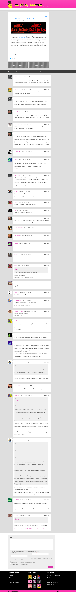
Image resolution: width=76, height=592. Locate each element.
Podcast (53, 6)
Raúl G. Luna (56, 580)
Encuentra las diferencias (23, 18)
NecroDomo (17, 76)
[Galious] (39, 578)
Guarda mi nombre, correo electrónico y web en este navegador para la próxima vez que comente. (31, 558)
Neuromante (17, 151)
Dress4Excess (17, 300)
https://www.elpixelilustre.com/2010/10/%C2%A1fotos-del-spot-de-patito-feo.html (29, 528)
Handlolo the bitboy (18, 311)
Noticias (20, 20)
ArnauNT (16, 191)
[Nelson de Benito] (34, 578)
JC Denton (16, 499)
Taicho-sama (17, 320)
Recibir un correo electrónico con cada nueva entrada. (19, 564)
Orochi (15, 282)
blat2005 (16, 292)
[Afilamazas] (30, 587)
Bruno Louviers (54, 577)
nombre (11, 553)
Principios (65, 1)
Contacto (50, 1)
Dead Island (14, 58)
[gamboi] (34, 583)
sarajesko (16, 254)
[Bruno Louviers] (30, 583)
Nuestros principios (13, 580)
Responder (46, 76)
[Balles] (39, 587)
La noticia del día (41, 6)
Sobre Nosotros (12, 577)
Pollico (15, 343)
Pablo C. (16, 111)
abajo (45, 72)
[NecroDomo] (34, 587)
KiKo (15, 210)
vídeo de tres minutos (22, 37)
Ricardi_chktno (17, 385)
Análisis (21, 6)
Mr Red (16, 243)
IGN (14, 50)
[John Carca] (39, 583)
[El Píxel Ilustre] (28, 4)
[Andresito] (30, 578)
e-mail (37, 551)
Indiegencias (33, 6)
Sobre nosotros (58, 1)
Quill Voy (16, 515)
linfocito (16, 159)
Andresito (16, 20)
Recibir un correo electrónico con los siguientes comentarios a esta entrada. (22, 562)
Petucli (15, 362)
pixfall (15, 335)
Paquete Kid (17, 235)
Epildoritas (48, 6)
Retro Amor (27, 6)
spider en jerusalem (18, 227)
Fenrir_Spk (16, 124)
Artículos (16, 6)
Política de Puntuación (14, 582)
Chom (15, 202)
